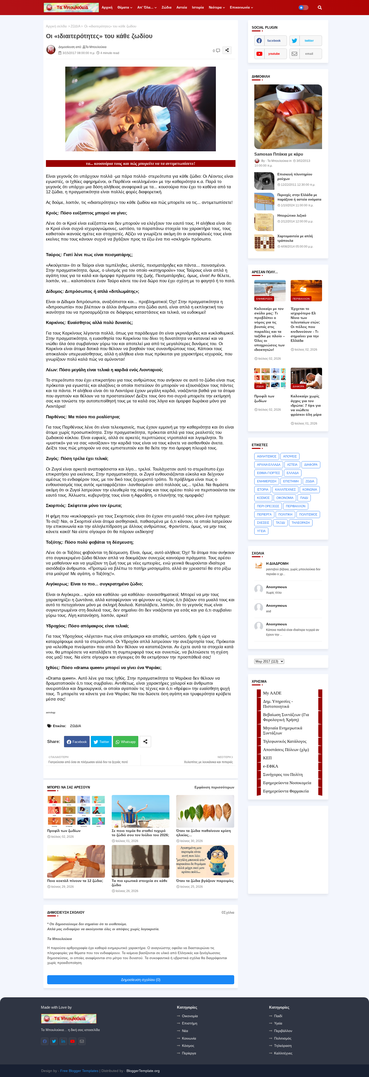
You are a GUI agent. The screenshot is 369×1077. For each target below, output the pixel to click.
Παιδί (278, 1016)
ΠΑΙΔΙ (304, 498)
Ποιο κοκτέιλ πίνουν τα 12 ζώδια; (75, 881)
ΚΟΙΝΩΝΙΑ (309, 489)
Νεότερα (215, 7)
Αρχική (107, 7)
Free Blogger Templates (79, 1071)
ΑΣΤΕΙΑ (292, 464)
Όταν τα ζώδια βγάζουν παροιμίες (205, 881)
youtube (274, 54)
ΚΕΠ (267, 758)
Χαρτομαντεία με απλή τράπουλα (295, 238)
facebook (274, 40)
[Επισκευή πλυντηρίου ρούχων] (264, 181)
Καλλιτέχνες (283, 1053)
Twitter (104, 742)
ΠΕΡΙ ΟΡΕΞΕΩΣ (268, 506)
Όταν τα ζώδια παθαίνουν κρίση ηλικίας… (203, 833)
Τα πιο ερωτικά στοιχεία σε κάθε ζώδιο (139, 883)
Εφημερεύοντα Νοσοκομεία (287, 782)
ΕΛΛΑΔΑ (293, 473)
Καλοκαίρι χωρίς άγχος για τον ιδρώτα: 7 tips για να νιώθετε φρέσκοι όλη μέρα (306, 405)
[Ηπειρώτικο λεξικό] (264, 222)
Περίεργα (189, 1053)
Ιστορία (198, 7)
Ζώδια (166, 7)
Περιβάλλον (283, 1031)
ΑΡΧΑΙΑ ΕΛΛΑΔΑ (268, 464)
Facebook (80, 742)
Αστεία (181, 7)
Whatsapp (128, 742)
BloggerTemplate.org (143, 1071)
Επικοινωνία (240, 7)
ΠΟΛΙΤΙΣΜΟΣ (308, 514)
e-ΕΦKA (270, 766)
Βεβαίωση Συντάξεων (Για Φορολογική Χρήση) (286, 717)
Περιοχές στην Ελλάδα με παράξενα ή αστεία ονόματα (299, 197)
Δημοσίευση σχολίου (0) (140, 979)
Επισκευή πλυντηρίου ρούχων (294, 176)
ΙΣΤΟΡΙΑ (262, 489)
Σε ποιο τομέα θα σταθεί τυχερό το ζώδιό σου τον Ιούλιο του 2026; (140, 833)
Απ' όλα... (145, 7)
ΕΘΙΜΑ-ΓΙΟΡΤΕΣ (268, 473)
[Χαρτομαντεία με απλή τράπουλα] (264, 243)
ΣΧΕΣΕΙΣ (263, 523)
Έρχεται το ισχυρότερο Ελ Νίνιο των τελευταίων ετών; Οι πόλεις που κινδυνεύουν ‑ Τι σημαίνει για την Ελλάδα (305, 325)
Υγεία (278, 1023)
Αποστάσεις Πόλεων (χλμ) (286, 749)
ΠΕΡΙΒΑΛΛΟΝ (295, 506)
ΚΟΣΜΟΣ (263, 498)
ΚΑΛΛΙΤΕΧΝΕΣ (285, 489)
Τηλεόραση (283, 1046)
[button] (320, 8)
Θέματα (123, 7)
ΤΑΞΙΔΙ (280, 523)
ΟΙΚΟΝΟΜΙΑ (284, 498)
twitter (309, 40)
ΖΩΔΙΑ (76, 26)
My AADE (272, 693)
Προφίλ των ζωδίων (64, 831)
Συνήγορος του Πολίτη (283, 774)
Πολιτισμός (282, 1038)
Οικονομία (190, 1016)
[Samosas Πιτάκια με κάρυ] (288, 116)
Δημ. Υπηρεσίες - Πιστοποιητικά (278, 704)
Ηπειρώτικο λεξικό (291, 215)
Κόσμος (188, 1046)
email (309, 54)
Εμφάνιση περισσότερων (214, 787)
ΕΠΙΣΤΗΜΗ (291, 481)
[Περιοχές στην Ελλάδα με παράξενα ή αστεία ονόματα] (264, 201)
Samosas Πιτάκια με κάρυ (278, 154)
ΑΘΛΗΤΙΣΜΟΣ (266, 456)
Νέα (185, 1031)
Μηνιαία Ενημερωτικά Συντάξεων (282, 730)
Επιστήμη (189, 1023)
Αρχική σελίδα (56, 26)
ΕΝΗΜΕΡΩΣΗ (266, 481)
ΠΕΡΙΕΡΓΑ (264, 514)
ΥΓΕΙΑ (261, 531)
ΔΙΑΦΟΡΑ (311, 464)
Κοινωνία (189, 1038)
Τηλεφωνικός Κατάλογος (284, 741)
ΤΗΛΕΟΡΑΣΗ (301, 523)
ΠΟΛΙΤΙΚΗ (285, 514)
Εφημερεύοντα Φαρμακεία (286, 791)
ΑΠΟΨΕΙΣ (290, 456)
